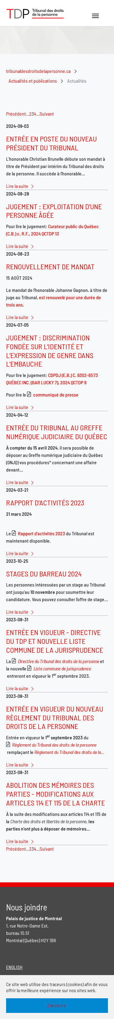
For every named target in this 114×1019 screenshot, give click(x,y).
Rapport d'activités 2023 (41, 533)
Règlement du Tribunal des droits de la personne (54, 745)
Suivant (47, 114)
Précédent (16, 114)
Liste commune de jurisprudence (62, 668)
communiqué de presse (55, 394)
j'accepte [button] (57, 1005)
